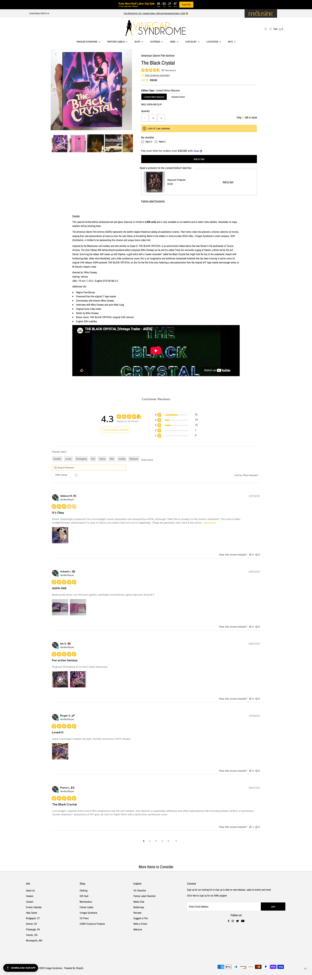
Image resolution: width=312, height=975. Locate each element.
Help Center (31, 912)
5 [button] (168, 841)
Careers (29, 896)
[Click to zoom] (126, 54)
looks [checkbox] (68, 458)
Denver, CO (31, 924)
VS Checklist (139, 890)
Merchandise (86, 901)
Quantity (145, 111)
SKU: (143, 104)
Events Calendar (34, 907)
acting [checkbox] (121, 458)
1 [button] (143, 841)
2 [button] (150, 841)
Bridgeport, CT (33, 918)
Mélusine (137, 929)
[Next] (63, 54)
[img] (142, 69)
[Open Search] (266, 28)
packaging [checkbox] (81, 458)
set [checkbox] (93, 458)
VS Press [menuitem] (155, 41)
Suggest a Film (140, 918)
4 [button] (162, 841)
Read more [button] (210, 522)
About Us (30, 890)
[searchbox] (89, 467)
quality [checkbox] (57, 458)
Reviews (137, 912)
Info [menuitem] (230, 41)
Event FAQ (186, 4)
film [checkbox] (112, 458)
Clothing (83, 890)
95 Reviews (168, 70)
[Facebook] (228, 921)
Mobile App (138, 907)
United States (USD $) (38, 13)
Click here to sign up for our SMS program (207, 895)
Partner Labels (116, 41)
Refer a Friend (140, 924)
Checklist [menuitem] (191, 41)
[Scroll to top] (305, 968)
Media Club (138, 901)
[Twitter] (237, 921)
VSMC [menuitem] (173, 41)
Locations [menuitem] (213, 41)
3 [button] (156, 841)
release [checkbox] (134, 458)
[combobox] (247, 475)
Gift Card (84, 896)
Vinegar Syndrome (87, 41)
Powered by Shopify (73, 968)
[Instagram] (233, 921)
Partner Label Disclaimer (153, 201)
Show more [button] (147, 459)
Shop (138, 41)
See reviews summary (157, 75)
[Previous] (55, 54)
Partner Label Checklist (144, 896)
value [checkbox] (102, 458)
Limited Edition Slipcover (154, 96)
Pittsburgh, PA (33, 929)
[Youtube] (242, 921)
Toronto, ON (31, 935)
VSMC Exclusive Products (92, 924)
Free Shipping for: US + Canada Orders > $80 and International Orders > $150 (154, 13)
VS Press (84, 918)
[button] (176, 415)
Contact (29, 901)
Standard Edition (178, 96)
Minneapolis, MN (34, 940)
